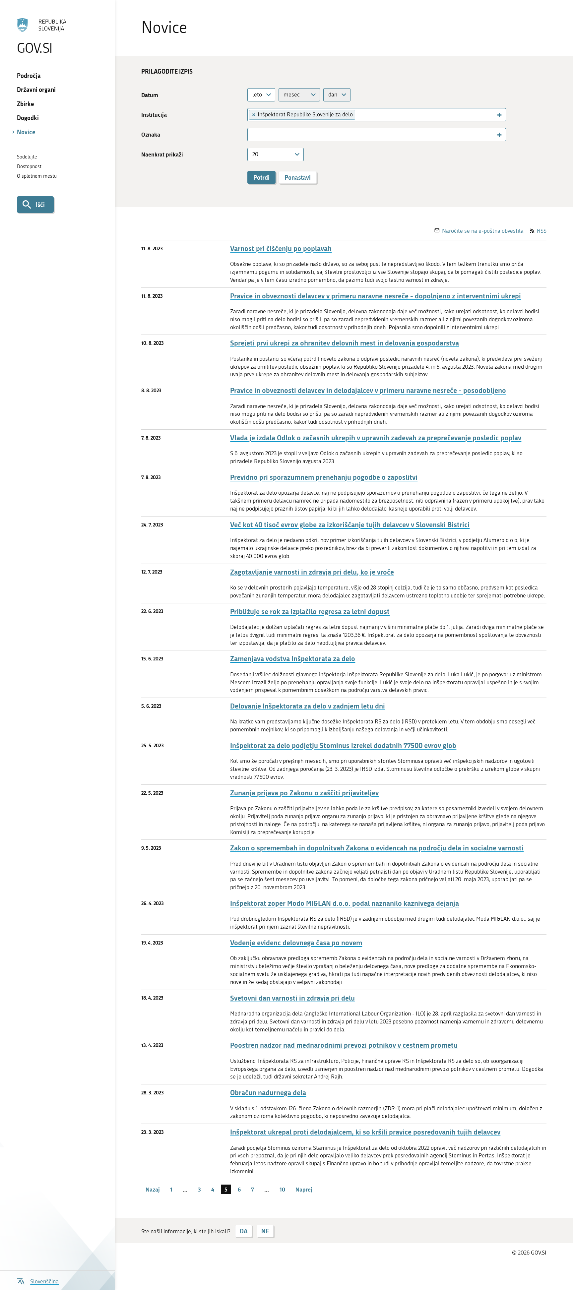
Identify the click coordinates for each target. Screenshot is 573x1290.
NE (265, 1231)
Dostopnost (29, 166)
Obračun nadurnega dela (268, 1092)
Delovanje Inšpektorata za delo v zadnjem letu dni (307, 706)
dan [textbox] (332, 94)
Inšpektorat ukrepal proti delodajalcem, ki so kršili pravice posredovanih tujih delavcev (365, 1132)
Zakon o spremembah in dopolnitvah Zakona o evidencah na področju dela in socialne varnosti (377, 848)
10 (282, 1189)
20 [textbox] (255, 154)
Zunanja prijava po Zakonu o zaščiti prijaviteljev (304, 793)
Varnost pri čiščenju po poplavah (281, 248)
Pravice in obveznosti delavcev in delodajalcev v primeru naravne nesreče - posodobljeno (368, 390)
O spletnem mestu (37, 176)
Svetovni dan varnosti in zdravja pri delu (292, 998)
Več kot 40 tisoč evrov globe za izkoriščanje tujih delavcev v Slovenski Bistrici (350, 524)
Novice (26, 132)
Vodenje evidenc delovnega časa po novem (296, 943)
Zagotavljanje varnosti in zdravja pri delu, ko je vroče (312, 572)
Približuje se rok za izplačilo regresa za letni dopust (310, 611)
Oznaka (150, 134)
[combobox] (261, 94)
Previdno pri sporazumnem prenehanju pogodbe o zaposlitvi (323, 477)
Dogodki (28, 117)
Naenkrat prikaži (162, 154)
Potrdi (261, 177)
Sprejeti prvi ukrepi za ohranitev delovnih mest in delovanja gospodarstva (344, 343)
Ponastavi (298, 177)
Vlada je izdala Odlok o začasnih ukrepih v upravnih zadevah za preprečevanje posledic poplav (375, 438)
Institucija (154, 114)
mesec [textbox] (292, 94)
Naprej (303, 1189)
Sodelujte (27, 157)
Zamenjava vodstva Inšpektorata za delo (292, 658)
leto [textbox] (257, 94)
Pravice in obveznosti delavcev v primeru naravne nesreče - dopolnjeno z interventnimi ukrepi (375, 296)
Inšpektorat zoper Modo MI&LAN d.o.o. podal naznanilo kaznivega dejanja (344, 903)
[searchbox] (360, 114)
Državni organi (36, 89)
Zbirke (25, 103)
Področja (29, 75)
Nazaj (153, 1189)
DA (243, 1231)
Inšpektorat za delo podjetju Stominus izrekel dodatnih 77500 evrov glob (343, 745)
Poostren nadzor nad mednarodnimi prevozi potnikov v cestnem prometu (344, 1045)
